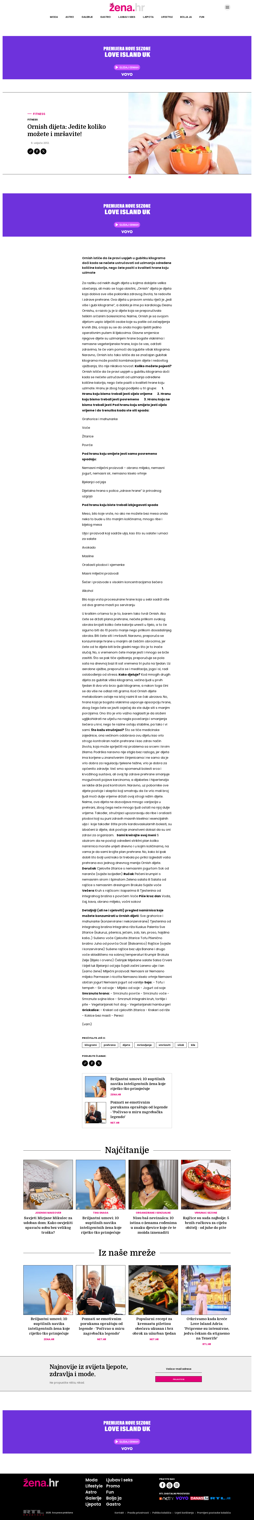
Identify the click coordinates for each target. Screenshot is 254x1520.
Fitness (39, 114)
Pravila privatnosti (138, 1513)
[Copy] (30, 154)
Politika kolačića (161, 1513)
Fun (201, 17)
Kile (193, 1045)
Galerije (87, 17)
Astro (69, 17)
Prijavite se (178, 1379)
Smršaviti (165, 1045)
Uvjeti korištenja (184, 1513)
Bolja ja (186, 17)
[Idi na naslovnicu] (127, 11)
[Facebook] (37, 154)
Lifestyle (167, 17)
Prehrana (110, 1045)
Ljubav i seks (126, 17)
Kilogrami (91, 1045)
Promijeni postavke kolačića (214, 1513)
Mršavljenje (144, 1045)
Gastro (105, 17)
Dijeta (126, 1045)
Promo (113, 1486)
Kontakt (119, 1513)
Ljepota (148, 17)
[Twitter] (43, 154)
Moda (54, 17)
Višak (180, 1045)
